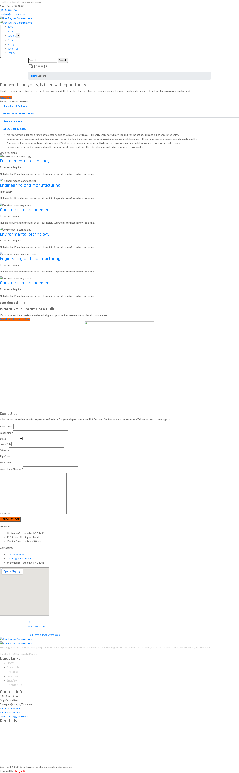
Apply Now (6, 97)
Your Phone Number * (11, 468)
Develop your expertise (15, 121)
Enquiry (11, 53)
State (3, 438)
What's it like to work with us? (18, 113)
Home (10, 26)
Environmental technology (25, 161)
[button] (119, 106)
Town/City (5, 444)
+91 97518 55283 (10, 708)
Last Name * (6, 432)
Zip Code (5, 456)
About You (5, 513)
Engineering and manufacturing (30, 185)
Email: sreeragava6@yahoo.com (44, 635)
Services (11, 35)
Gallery (10, 44)
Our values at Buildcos (15, 106)
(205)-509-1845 (9, 10)
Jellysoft (20, 771)
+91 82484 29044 (10, 712)
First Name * (6, 426)
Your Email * (6, 462)
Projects (11, 40)
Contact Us (12, 48)
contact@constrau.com (12, 14)
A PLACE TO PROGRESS (14, 129)
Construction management (25, 210)
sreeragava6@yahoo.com (14, 716)
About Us (12, 31)
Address (4, 449)
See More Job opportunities (15, 319)
